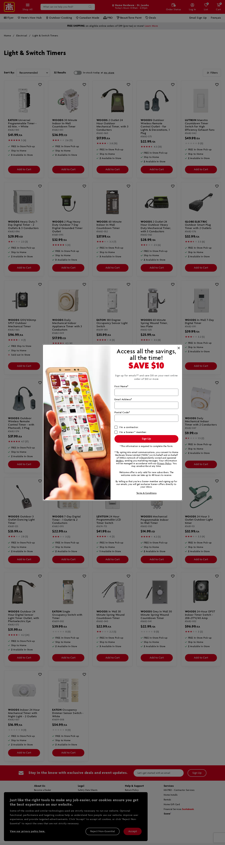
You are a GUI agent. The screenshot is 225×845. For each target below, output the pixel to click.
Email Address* (123, 399)
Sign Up (146, 439)
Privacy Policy (164, 463)
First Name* (121, 386)
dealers (119, 460)
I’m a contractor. (129, 427)
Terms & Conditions (146, 493)
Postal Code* (122, 412)
